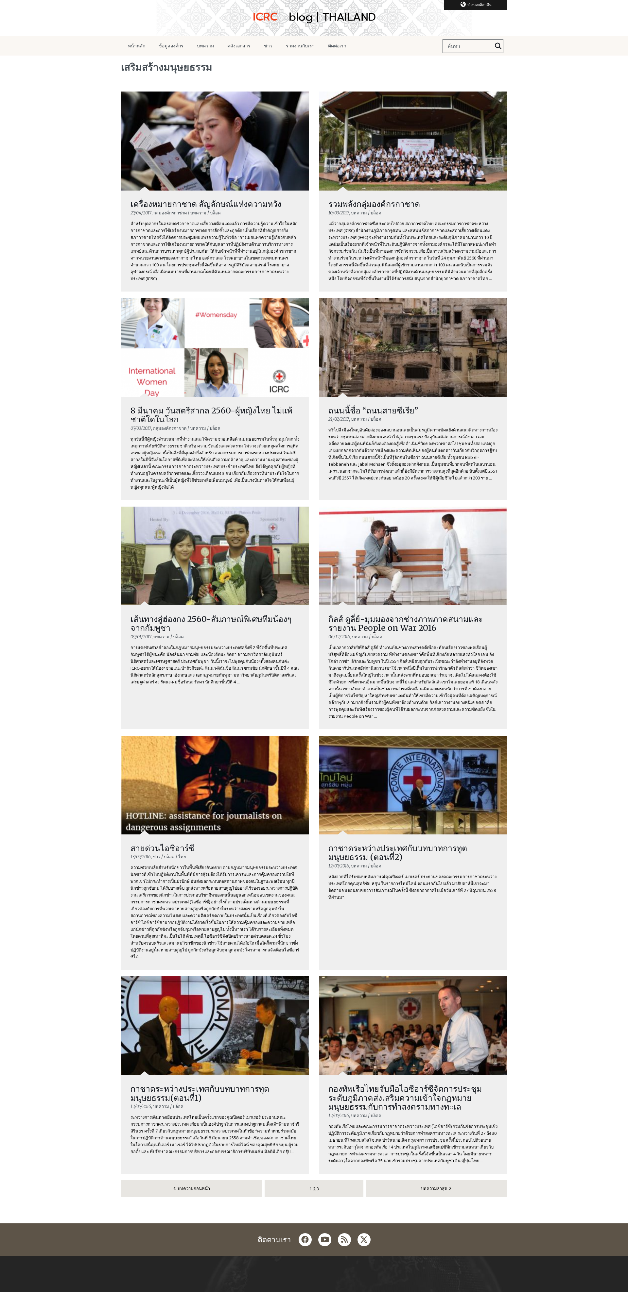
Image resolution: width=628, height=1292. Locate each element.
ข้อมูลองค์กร (171, 46)
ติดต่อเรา (337, 46)
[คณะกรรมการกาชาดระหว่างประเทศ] (314, 18)
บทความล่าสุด (434, 1188)
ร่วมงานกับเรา (300, 46)
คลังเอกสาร (239, 46)
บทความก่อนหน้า (194, 1188)
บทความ (205, 46)
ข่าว (268, 46)
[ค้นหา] (498, 46)
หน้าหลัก (136, 46)
